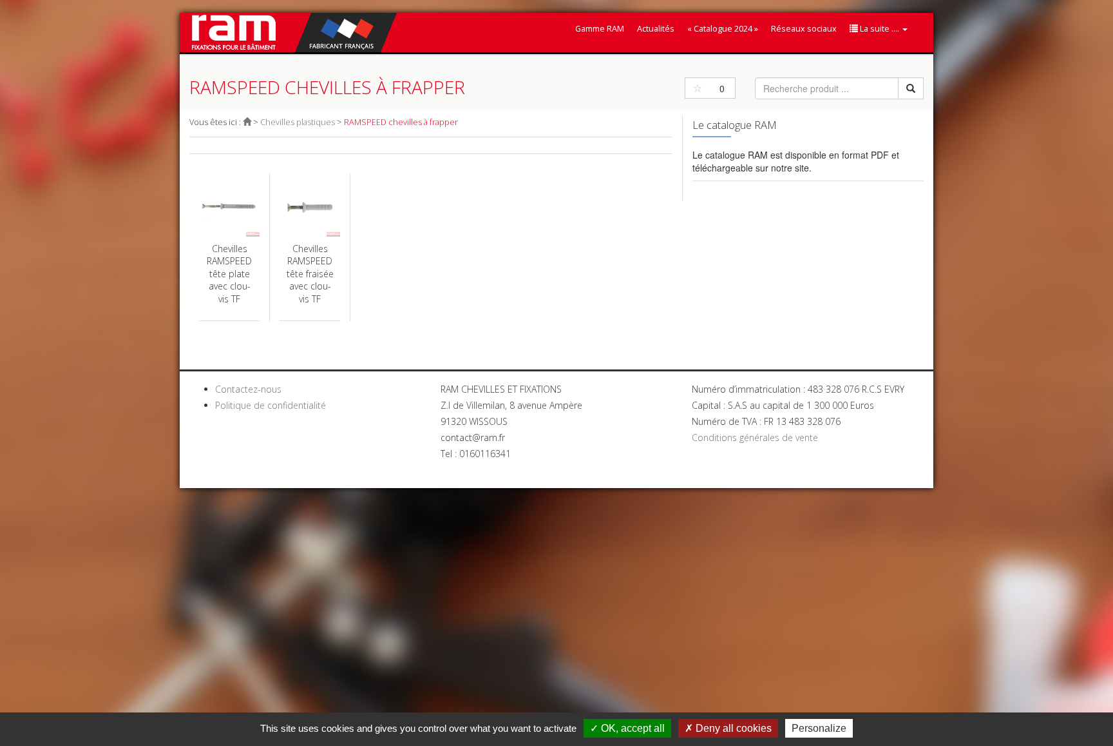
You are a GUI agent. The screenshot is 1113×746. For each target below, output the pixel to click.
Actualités (655, 28)
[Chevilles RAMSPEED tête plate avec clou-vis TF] (229, 247)
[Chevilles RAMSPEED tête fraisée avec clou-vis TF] (310, 247)
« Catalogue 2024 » (722, 28)
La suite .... (879, 28)
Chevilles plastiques (297, 122)
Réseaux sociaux (804, 28)
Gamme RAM (599, 28)
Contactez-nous (248, 389)
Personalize (819, 728)
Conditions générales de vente (755, 437)
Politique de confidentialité (270, 405)
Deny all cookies (732, 728)
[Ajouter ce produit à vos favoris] (697, 88)
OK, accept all (631, 728)
